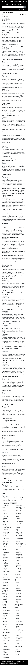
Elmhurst (17, 616)
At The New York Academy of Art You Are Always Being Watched (13, 347)
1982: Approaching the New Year (12, 59)
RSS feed (13, 661)
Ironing (4, 145)
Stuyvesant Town (19, 543)
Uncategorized (18, 652)
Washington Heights (20, 557)
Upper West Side (19, 555)
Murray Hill (18, 527)
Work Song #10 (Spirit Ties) (10, 116)
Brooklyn (4, 524)
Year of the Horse (7, 390)
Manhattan (4, 635)
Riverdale (5, 518)
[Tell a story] (14, 4)
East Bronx (4, 596)
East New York (6, 552)
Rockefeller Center (19, 538)
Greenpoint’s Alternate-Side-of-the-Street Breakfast (12, 481)
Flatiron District (6, 657)
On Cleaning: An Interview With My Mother (13, 332)
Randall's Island (18, 646)
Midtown (17, 524)
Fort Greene (5, 557)
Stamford (5, 594)
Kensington (5, 563)
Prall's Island (18, 654)
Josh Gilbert (5, 349)
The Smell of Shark (7, 265)
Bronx (3, 512)
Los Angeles (18, 590)
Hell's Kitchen (18, 513)
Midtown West (19, 569)
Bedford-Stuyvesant (7, 527)
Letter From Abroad (6, 620)
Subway (4, 510)
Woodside (18, 645)
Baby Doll (5, 223)
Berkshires (18, 584)
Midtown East (18, 568)
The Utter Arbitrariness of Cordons (12, 449)
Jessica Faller (5, 224)
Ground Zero (18, 510)
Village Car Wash (7, 324)
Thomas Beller (6, 325)
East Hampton (5, 598)
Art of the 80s (6, 19)
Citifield (17, 613)
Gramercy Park (19, 505)
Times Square (18, 546)
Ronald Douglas (6, 252)
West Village (18, 559)
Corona (17, 615)
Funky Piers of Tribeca (9, 279)
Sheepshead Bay (6, 579)
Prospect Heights (6, 571)
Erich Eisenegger (6, 378)
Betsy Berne (5, 238)
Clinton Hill (5, 540)
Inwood (17, 516)
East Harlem (5, 652)
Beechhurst (18, 612)
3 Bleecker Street (6, 637)
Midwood (5, 568)
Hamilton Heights (6, 613)
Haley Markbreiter (6, 176)
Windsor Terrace (6, 587)
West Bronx (5, 521)
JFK (16, 627)
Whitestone (18, 643)
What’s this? (3, 661)
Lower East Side (19, 519)
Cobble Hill (5, 541)
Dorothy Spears (6, 421)
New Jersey (17, 574)
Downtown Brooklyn (7, 548)
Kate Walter (5, 280)
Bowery (4, 641)
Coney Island (5, 543)
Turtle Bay (18, 551)
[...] (7, 490)
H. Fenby (5, 451)
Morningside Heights (20, 526)
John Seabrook (6, 266)
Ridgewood (18, 635)
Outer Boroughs (19, 533)
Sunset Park (5, 582)
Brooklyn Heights (6, 533)
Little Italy (18, 518)
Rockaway (5, 576)
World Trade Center (20, 562)
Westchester (17, 656)
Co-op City (5, 515)
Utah (17, 601)
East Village (4, 601)
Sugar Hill (5, 615)
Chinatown (5, 646)
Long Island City (6, 566)
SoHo (17, 540)
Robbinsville (18, 577)
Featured (4, 606)
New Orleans (18, 593)
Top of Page (18, 661)
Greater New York (19, 587)
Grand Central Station (20, 507)
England (4, 604)
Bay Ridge (5, 526)
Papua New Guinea (19, 604)
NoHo (17, 529)
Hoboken (17, 576)
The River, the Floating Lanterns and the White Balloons (13, 160)
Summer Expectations (8, 463)
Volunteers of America (8, 435)
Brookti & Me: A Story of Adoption (12, 310)
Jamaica (3, 616)
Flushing (4, 607)
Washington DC (19, 602)
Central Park (5, 588)
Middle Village (19, 632)
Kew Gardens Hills (20, 630)
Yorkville (17, 563)
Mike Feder (5, 495)
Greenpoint (5, 562)
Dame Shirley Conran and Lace (11, 33)
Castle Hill (5, 513)
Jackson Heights (19, 623)
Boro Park (5, 530)
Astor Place (5, 638)
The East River (6, 584)
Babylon (4, 626)
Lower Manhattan (6, 632)
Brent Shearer (5, 196)
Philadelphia (18, 596)
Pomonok (5, 609)
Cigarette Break (7, 174)
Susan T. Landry (6, 61)
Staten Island (17, 648)
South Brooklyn (6, 580)
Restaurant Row (19, 537)
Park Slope (5, 569)
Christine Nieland (6, 162)
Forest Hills (18, 620)
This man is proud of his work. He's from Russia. (11, 328)
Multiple (16, 573)
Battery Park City (6, 640)
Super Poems (6, 103)
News (16, 579)
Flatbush (4, 554)
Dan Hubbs (5, 20)
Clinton (4, 648)
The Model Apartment (8, 404)
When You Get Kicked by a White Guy (13, 130)
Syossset (4, 630)
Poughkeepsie (18, 599)
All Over (4, 507)
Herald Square (18, 515)
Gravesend (5, 560)
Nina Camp (5, 210)
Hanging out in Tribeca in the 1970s (12, 47)
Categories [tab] (6, 503)
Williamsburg (5, 585)
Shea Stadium (6, 577)
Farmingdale (5, 623)
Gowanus (5, 559)
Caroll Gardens (6, 537)
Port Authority (18, 571)
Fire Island (5, 627)
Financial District (6, 656)
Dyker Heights (6, 551)
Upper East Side (19, 554)
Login (20, 9)
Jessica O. (5, 146)
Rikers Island (5, 516)
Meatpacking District (20, 523)
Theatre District (6, 634)
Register (24, 9)
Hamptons (5, 599)
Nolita (17, 530)
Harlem (3, 612)
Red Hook (5, 574)
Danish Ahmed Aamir (7, 131)
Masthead (9, 661)
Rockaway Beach (19, 637)
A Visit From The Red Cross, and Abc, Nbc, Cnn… (13, 362)
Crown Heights (6, 544)
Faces (3, 493)
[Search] (25, 7)
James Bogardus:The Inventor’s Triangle (9, 419)
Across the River (5, 505)
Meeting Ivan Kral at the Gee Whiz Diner (12, 88)
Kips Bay (4, 618)
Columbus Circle (6, 649)
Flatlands (5, 555)
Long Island (5, 565)
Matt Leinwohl (6, 90)
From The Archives (6, 610)
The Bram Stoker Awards (21, 544)
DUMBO (5, 549)
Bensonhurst (5, 529)
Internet (4, 508)
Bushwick (5, 535)
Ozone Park (18, 634)
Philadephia (18, 598)
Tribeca (17, 548)
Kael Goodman (6, 392)
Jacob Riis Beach (19, 624)
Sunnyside (18, 641)
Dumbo (4, 651)
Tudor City (18, 549)
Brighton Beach (6, 532)
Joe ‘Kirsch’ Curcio (6, 484)
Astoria (17, 582)
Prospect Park (6, 573)
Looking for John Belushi (9, 73)
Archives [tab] (13, 503)
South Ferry (18, 541)
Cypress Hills (5, 546)
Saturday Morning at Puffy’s (10, 377)
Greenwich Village (19, 508)
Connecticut (4, 593)
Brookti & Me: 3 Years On (10, 237)
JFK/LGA (18, 629)
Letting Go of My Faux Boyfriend (12, 209)
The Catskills (17, 651)
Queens (16, 607)
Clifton (17, 649)
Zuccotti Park (18, 565)
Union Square (18, 552)
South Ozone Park (19, 640)
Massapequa (5, 629)
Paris (17, 594)
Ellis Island (4, 602)
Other (16, 580)
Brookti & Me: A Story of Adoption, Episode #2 (12, 294)
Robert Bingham (6, 464)
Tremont (4, 519)
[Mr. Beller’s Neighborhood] (14, 1)
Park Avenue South (20, 535)
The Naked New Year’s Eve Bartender (13, 251)
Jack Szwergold (6, 48)
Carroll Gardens (6, 538)
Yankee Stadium (6, 523)
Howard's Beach (19, 621)
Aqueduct (18, 609)
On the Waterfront (19, 532)
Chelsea (4, 645)
